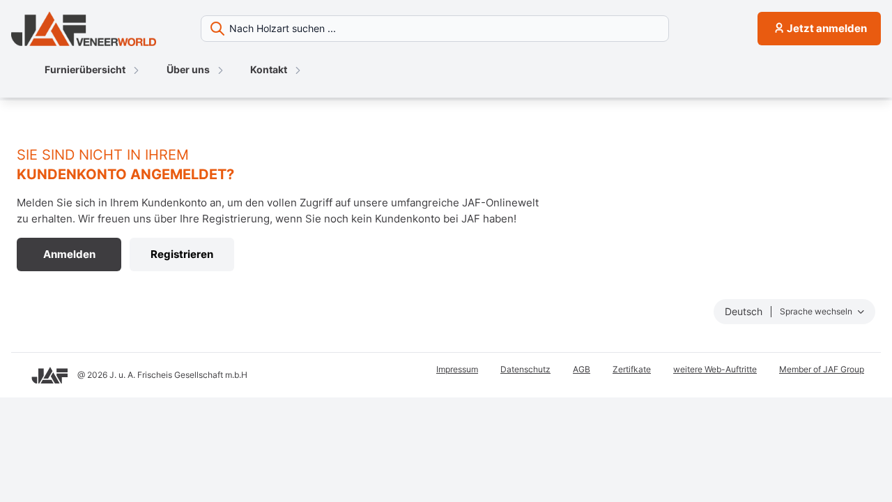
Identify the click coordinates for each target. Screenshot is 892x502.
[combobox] (473, 28)
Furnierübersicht (85, 69)
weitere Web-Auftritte (715, 369)
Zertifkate (632, 369)
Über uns (188, 69)
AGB (581, 369)
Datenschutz (525, 369)
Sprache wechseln (817, 311)
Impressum (457, 369)
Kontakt (268, 69)
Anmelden (69, 254)
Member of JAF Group (821, 369)
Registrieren (182, 254)
